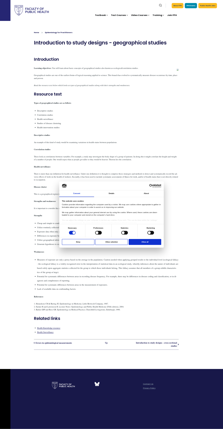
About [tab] (146, 193)
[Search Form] (160, 5)
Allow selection (111, 242)
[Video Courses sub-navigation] (150, 15)
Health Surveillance (45, 332)
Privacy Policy (149, 388)
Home (36, 32)
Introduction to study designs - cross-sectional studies (156, 344)
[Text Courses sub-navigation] (128, 15)
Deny (78, 242)
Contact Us (148, 384)
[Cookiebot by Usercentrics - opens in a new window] (151, 186)
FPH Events (191, 6)
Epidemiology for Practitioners (58, 32)
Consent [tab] (76, 193)
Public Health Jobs (207, 6)
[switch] (98, 233)
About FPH (177, 6)
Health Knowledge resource (48, 327)
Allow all (144, 242)
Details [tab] (111, 193)
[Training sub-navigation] (164, 15)
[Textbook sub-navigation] (108, 15)
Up (106, 342)
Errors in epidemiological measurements (54, 342)
